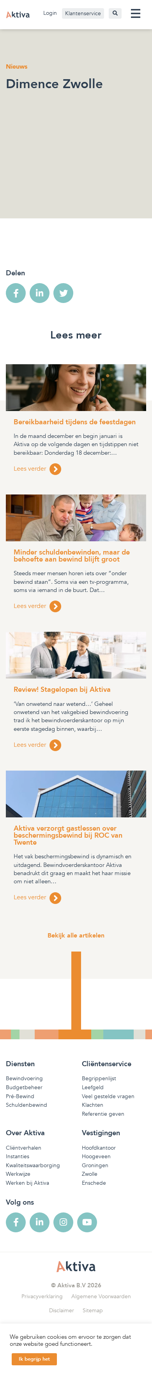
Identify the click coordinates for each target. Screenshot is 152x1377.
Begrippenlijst (99, 1078)
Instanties (17, 1156)
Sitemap (93, 1310)
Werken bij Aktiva (27, 1183)
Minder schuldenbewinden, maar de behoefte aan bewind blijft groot (72, 556)
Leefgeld (93, 1087)
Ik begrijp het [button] (34, 1359)
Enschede (94, 1183)
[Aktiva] (18, 14)
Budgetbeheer (24, 1087)
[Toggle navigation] (136, 13)
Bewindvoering (24, 1078)
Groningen (95, 1165)
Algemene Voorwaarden (101, 1296)
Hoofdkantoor (99, 1148)
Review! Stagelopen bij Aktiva (62, 690)
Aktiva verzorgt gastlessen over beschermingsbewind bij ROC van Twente (68, 835)
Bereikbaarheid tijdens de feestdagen (75, 422)
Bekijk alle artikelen (76, 935)
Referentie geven (103, 1114)
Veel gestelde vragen (108, 1096)
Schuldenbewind (26, 1105)
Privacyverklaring (42, 1296)
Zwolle (89, 1174)
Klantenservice (83, 13)
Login (50, 13)
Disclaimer (61, 1310)
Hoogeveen (96, 1156)
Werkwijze (18, 1174)
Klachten (92, 1105)
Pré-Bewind (20, 1096)
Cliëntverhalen (23, 1148)
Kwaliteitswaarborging (33, 1165)
